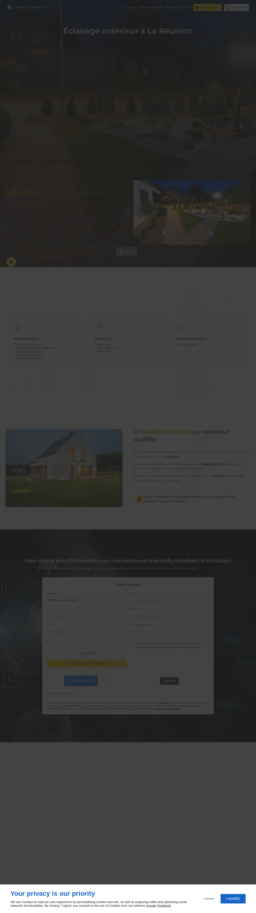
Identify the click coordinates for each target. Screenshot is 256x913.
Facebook (164, 905)
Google (151, 905)
